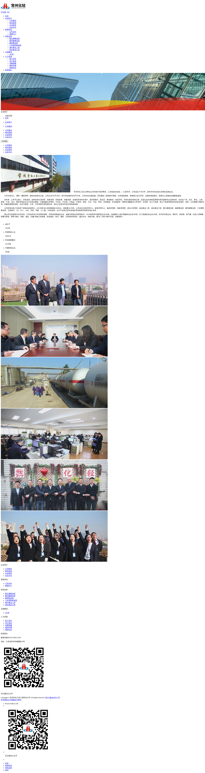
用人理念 (12, 59)
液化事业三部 (14, 50)
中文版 (3, 12)
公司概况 (12, 20)
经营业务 (8, 36)
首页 (7, 16)
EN (8, 12)
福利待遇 (12, 65)
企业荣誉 (12, 25)
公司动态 (12, 32)
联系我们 (8, 70)
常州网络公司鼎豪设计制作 (11, 700)
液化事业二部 (14, 47)
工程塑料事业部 (15, 45)
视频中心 (12, 34)
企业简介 (8, 18)
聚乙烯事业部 (14, 38)
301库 (11, 54)
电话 (7, 770)
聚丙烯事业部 (14, 41)
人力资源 (8, 56)
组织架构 (12, 23)
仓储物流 (8, 52)
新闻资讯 (8, 29)
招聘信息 (12, 68)
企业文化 (12, 27)
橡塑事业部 (13, 43)
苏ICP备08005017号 (52, 697)
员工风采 (12, 61)
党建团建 (12, 63)
